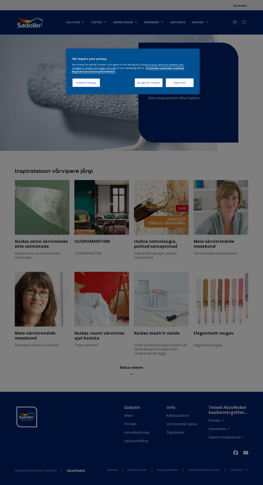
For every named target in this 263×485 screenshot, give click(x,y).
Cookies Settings (86, 82)
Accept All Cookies (148, 82)
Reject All (180, 82)
